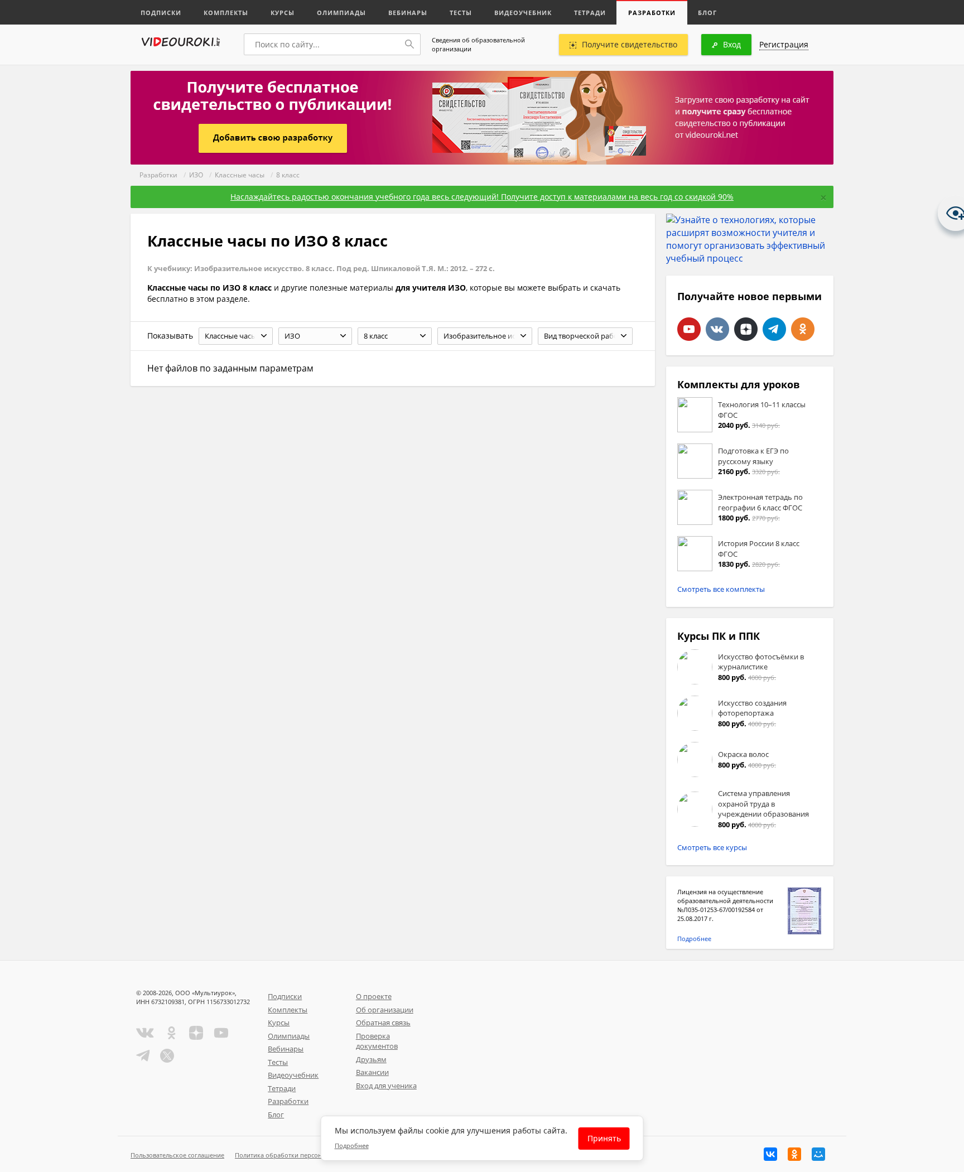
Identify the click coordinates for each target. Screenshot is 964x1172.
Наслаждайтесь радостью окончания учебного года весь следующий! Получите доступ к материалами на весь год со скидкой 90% (482, 196)
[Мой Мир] (818, 1154)
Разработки (652, 12)
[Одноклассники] (794, 1154)
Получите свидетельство (629, 44)
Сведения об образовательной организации (478, 44)
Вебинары (407, 12)
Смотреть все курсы (712, 847)
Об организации (384, 1010)
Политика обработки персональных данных (301, 1155)
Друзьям (371, 1059)
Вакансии (372, 1072)
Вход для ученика (386, 1086)
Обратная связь (383, 1022)
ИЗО (196, 175)
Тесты (461, 12)
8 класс (288, 175)
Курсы (283, 12)
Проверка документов (377, 1041)
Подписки (161, 12)
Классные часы (239, 175)
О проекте (374, 996)
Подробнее (694, 938)
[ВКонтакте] (770, 1154)
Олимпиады (341, 12)
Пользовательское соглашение (177, 1155)
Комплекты (226, 12)
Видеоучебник (523, 12)
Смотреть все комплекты (721, 589)
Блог (707, 12)
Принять (604, 1138)
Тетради (590, 12)
